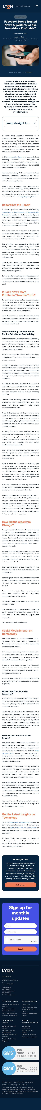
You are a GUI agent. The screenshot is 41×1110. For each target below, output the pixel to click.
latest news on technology (20, 822)
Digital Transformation (9, 1013)
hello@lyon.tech (11, 995)
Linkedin (24, 1085)
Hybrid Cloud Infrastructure (26, 1027)
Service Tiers (26, 1005)
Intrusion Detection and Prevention (9, 1035)
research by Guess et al (17, 157)
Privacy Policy (7, 1082)
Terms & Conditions (9, 1085)
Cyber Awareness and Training (9, 1027)
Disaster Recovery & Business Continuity (8, 1010)
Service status (19, 1082)
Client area (29, 1082)
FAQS (18, 1085)
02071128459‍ (6, 993)
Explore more (20, 885)
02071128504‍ (6, 989)
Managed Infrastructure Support (29, 1014)
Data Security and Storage (27, 1031)
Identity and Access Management (8, 1031)
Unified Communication (29, 1037)
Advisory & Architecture (9, 1015)
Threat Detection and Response (9, 1040)
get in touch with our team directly (23, 828)
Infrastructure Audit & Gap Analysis (10, 1006)
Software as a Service (29, 1035)
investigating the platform (27, 197)
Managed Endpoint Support (28, 1010)
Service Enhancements (29, 1007)
